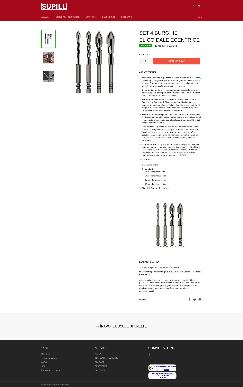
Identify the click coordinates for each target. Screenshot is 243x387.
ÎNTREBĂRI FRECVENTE (67, 17)
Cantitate (143, 55)
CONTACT (91, 17)
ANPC (44, 362)
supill (48, 384)
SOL (43, 366)
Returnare (45, 354)
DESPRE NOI (108, 17)
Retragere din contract (51, 370)
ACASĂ (45, 17)
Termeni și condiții (49, 358)
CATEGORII (127, 17)
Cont (200, 17)
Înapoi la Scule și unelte (123, 326)
